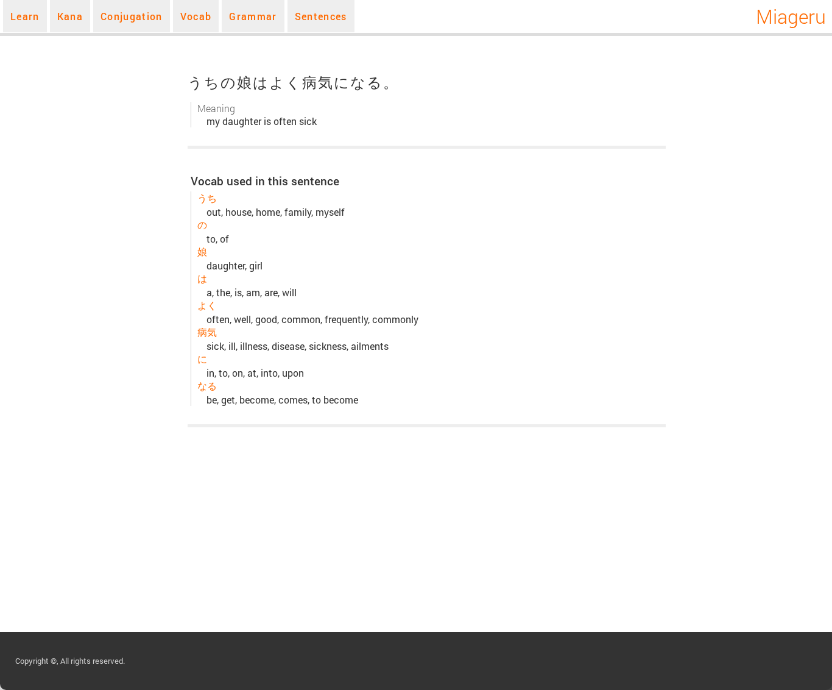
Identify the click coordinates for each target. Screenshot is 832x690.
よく (207, 305)
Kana (70, 16)
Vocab (196, 16)
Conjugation (131, 16)
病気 (207, 331)
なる (207, 385)
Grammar (253, 16)
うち (207, 197)
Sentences (321, 16)
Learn (25, 16)
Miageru (791, 16)
